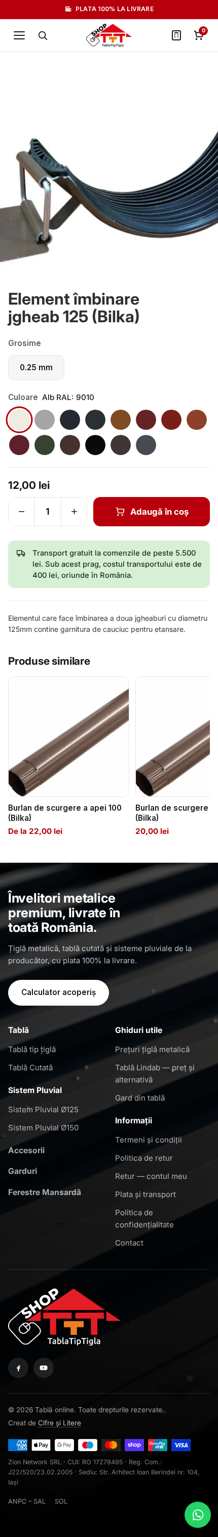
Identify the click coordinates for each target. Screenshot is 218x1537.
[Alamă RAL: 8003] (121, 420)
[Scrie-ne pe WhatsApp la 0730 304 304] (198, 1515)
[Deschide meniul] (19, 35)
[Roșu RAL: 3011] (171, 420)
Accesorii (26, 1150)
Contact (129, 1243)
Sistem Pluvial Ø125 (43, 1109)
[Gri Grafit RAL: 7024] (146, 445)
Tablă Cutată (30, 1067)
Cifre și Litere (59, 1423)
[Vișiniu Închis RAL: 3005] (19, 445)
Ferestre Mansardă (44, 1192)
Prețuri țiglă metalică (152, 1049)
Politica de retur (144, 1158)
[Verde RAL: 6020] (44, 445)
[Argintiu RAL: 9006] (44, 420)
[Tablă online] (64, 1315)
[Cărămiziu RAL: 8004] (197, 420)
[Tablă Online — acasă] (109, 35)
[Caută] (42, 35)
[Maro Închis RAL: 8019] (121, 445)
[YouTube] (43, 1368)
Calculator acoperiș (58, 992)
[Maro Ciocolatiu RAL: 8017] (70, 445)
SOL (61, 1501)
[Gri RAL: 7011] (70, 420)
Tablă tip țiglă (32, 1049)
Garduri (22, 1171)
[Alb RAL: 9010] (19, 420)
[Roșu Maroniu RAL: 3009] (146, 420)
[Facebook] (18, 1368)
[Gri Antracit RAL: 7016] (95, 420)
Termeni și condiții (148, 1140)
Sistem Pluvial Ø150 (43, 1127)
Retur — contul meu (151, 1176)
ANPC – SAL (27, 1501)
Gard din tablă (140, 1098)
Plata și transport (145, 1194)
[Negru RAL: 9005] (95, 445)
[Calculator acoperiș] (176, 35)
